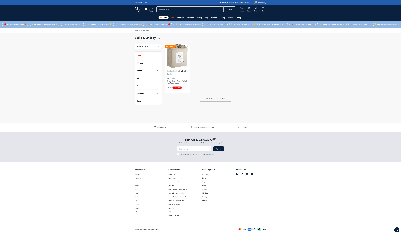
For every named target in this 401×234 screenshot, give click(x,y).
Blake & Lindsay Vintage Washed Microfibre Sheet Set (177, 82)
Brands (230, 17)
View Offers (260, 2)
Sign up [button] (218, 149)
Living (199, 17)
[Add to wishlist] (187, 46)
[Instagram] (242, 174)
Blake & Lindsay (172, 78)
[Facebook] (237, 174)
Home (136, 30)
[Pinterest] (247, 174)
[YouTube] (252, 174)
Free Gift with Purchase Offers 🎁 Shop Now (236, 3)
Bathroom (190, 17)
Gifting (238, 17)
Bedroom (180, 17)
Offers (164, 17)
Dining (222, 17)
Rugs (206, 17)
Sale (172, 17)
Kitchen (214, 17)
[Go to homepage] (144, 9)
